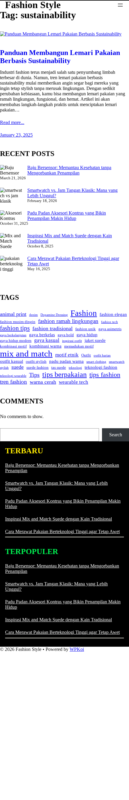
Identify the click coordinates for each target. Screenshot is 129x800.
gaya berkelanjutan (13, 335)
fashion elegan (113, 314)
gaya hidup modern (16, 340)
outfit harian (102, 355)
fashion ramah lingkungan (68, 321)
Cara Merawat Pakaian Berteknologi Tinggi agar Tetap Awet (62, 531)
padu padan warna (66, 361)
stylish (4, 367)
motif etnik (67, 355)
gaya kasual (46, 340)
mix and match (26, 353)
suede (17, 367)
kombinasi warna (45, 346)
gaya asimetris (110, 329)
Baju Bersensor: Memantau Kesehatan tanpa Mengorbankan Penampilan (69, 170)
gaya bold (66, 335)
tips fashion (104, 374)
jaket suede (95, 340)
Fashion (83, 313)
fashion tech (109, 322)
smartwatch (116, 361)
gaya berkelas (42, 334)
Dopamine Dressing (54, 314)
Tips (34, 374)
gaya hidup (87, 334)
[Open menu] (120, 5)
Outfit (86, 355)
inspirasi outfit (72, 340)
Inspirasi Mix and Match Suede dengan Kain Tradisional (58, 518)
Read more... (12, 122)
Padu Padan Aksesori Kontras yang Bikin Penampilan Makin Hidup (66, 215)
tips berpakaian (64, 374)
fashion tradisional (52, 328)
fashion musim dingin (17, 321)
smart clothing (96, 361)
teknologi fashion (101, 367)
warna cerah (43, 382)
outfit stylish (36, 361)
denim (33, 314)
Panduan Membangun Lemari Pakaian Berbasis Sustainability (60, 57)
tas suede (58, 367)
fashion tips (15, 328)
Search (115, 434)
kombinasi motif (13, 346)
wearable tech (73, 382)
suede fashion (37, 367)
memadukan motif (79, 346)
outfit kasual (11, 361)
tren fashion (13, 382)
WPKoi (77, 649)
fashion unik (85, 329)
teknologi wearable (13, 375)
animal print (13, 314)
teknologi (75, 367)
